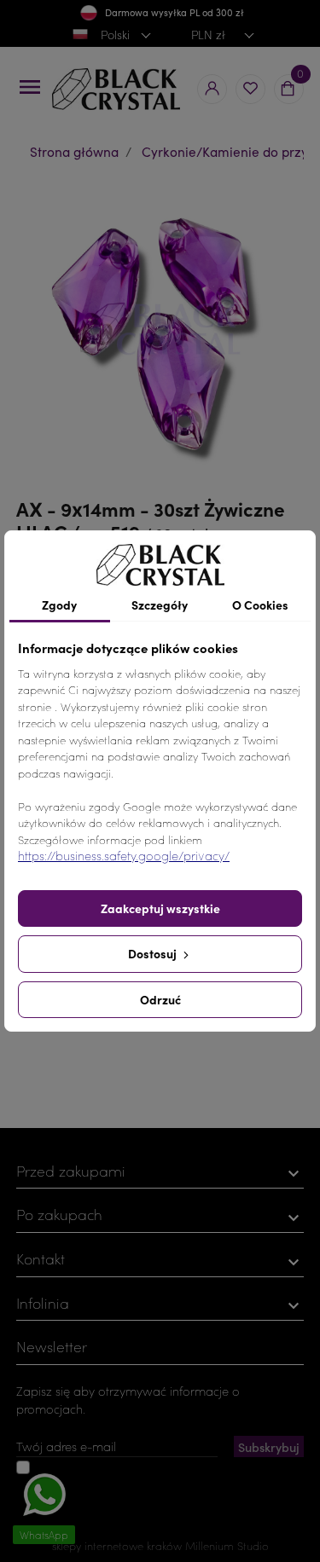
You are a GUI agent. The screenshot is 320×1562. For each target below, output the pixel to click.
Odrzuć (160, 999)
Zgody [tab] (59, 604)
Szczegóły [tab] (159, 604)
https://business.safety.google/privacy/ (124, 856)
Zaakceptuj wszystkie (160, 908)
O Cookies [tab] (260, 604)
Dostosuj (153, 953)
